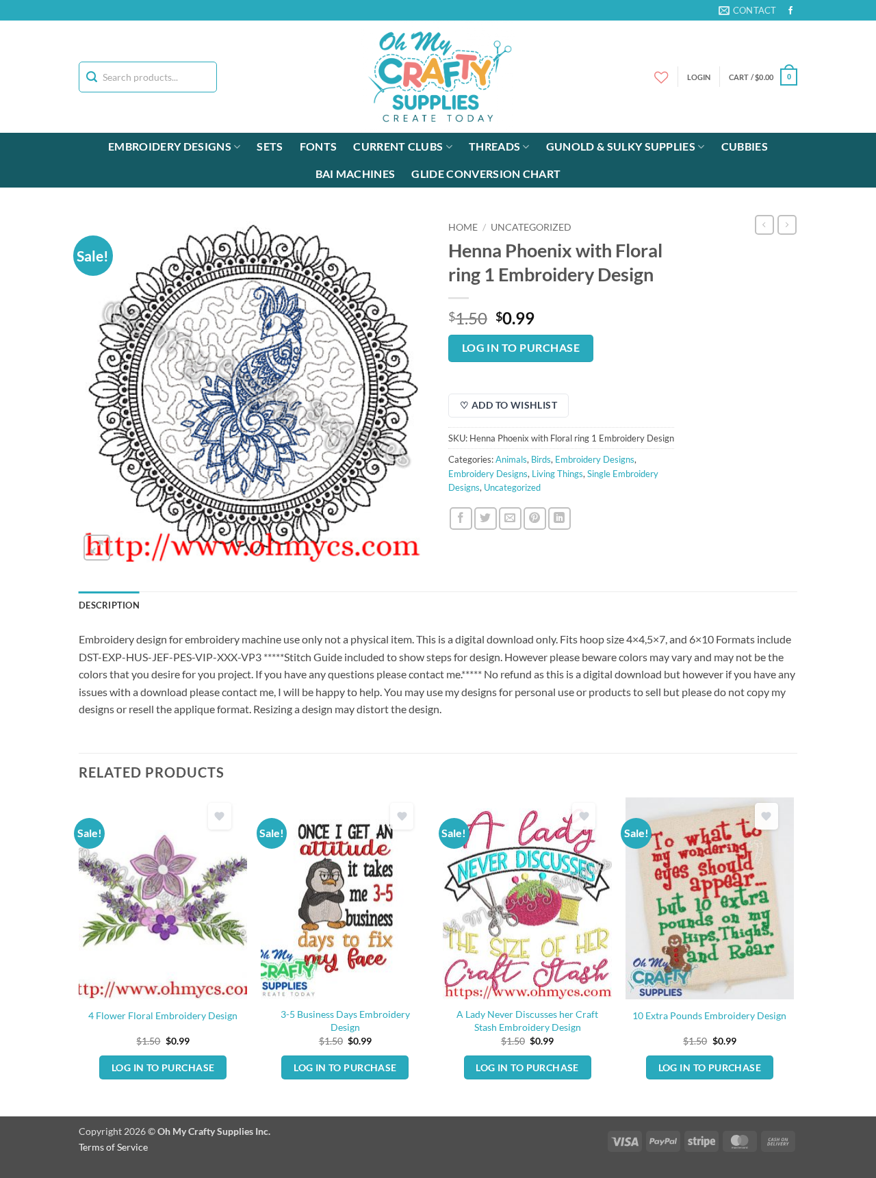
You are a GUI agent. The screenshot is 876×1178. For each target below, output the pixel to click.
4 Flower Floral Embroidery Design (162, 1015)
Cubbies (744, 146)
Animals (511, 459)
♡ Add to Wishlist (508, 405)
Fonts (318, 146)
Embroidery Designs (169, 146)
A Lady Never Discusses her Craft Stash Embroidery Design (527, 1020)
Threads (494, 146)
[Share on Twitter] (485, 518)
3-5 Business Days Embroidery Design (345, 1020)
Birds (541, 459)
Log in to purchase (521, 348)
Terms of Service (113, 1147)
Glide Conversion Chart (486, 173)
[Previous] (79, 955)
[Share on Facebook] (461, 518)
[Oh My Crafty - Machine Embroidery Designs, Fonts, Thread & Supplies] (438, 77)
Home (463, 227)
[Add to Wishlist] (219, 816)
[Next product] (764, 224)
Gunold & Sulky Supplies (620, 146)
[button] (763, 77)
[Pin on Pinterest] (535, 518)
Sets (270, 146)
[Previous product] (787, 224)
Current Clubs (398, 146)
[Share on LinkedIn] (559, 518)
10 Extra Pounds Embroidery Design (709, 1015)
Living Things (557, 473)
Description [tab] (109, 605)
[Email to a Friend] (510, 518)
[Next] (793, 955)
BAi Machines (355, 173)
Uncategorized (531, 227)
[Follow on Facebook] (790, 11)
